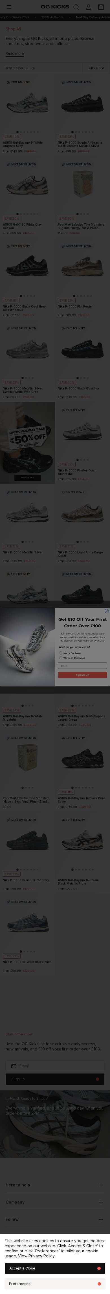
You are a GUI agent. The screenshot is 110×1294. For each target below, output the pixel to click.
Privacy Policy (41, 1255)
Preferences (19, 1284)
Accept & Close (22, 1268)
